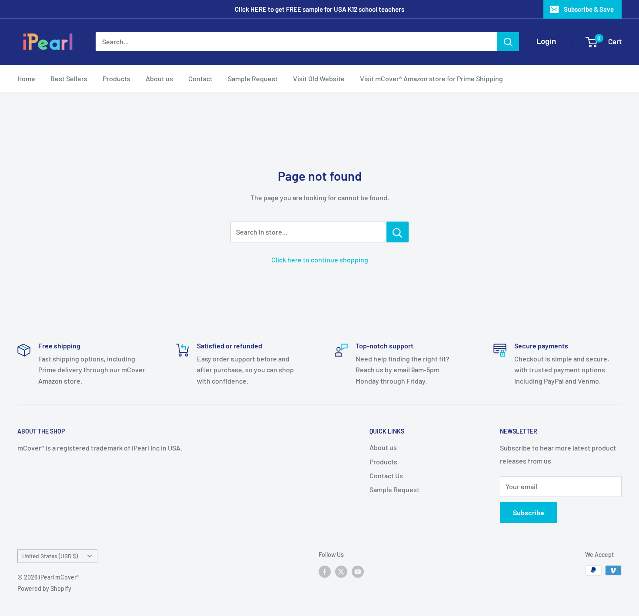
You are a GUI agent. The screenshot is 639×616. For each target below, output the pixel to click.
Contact (200, 78)
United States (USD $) (50, 556)
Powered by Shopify (44, 588)
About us (159, 78)
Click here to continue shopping (319, 259)
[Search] (508, 41)
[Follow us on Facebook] (325, 571)
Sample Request (253, 78)
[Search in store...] (397, 232)
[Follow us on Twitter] (341, 571)
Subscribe (528, 512)
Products (116, 78)
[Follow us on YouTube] (358, 571)
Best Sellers (68, 78)
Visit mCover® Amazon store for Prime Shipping (431, 78)
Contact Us (386, 475)
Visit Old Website (319, 78)
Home (26, 78)
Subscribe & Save (589, 9)
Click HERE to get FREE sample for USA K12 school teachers (319, 9)
